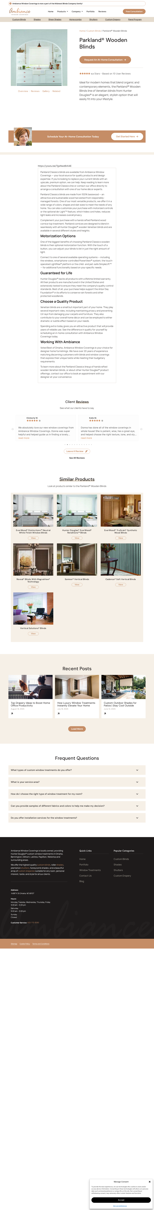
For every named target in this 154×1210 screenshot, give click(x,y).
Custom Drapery (112, 19)
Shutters (93, 19)
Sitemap (14, 944)
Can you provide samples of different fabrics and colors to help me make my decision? (58, 805)
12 (91, 444)
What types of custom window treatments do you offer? (41, 770)
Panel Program (135, 19)
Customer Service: (19, 923)
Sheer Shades (54, 19)
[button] (149, 1181)
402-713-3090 (33, 922)
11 (89, 444)
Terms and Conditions (40, 944)
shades (59, 864)
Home (82, 30)
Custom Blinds (19, 19)
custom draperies (26, 871)
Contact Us (85, 875)
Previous (12, 429)
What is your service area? (25, 782)
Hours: (14, 899)
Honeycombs (75, 19)
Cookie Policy (25, 944)
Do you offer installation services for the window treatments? (44, 817)
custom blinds (43, 864)
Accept (121, 1199)
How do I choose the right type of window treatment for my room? (46, 793)
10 (86, 444)
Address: (15, 890)
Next (141, 429)
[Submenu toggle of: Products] (67, 11)
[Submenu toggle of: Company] (82, 11)
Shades (37, 19)
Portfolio (83, 864)
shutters (25, 868)
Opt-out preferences (120, 1205)
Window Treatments (90, 870)
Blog (81, 881)
